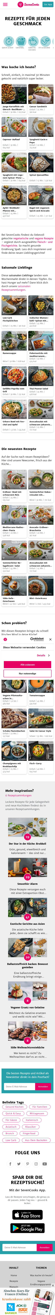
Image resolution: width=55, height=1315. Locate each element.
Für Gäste (11, 1120)
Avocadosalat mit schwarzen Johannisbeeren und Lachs (40, 423)
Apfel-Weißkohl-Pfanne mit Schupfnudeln (11, 209)
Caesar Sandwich (38, 106)
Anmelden (43, 1086)
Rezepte (14, 1281)
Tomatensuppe (37, 695)
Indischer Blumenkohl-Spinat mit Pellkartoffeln (39, 319)
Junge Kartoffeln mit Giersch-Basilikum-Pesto (13, 108)
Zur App (48, 4)
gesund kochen (15, 1107)
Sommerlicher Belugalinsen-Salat (12, 564)
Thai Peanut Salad (38, 388)
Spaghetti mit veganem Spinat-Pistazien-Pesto (13, 176)
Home (14, 1275)
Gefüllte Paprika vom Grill (13, 390)
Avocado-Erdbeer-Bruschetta (39, 529)
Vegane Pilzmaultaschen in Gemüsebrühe (13, 697)
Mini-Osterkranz (38, 598)
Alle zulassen (27, 664)
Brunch (10, 1133)
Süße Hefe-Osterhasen (9, 600)
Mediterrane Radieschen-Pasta (13, 529)
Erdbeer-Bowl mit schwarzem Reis (12, 493)
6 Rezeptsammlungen (18, 795)
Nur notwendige (27, 673)
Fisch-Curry (35, 763)
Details (41, 655)
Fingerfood (29, 1133)
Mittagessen (37, 1113)
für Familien (40, 1107)
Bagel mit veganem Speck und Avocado (39, 209)
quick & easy (13, 1113)
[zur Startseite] (28, 4)
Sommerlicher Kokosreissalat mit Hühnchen (40, 493)
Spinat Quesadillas (39, 175)
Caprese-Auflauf (11, 139)
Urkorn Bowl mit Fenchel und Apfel (14, 423)
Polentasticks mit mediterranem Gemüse (38, 355)
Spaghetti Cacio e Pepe (38, 141)
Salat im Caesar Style (40, 731)
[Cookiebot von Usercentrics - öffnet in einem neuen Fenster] (32, 639)
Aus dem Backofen (36, 1140)
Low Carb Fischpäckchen (10, 319)
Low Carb (11, 1140)
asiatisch (11, 1127)
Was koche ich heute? (41, 1275)
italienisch (32, 1120)
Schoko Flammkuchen (14, 731)
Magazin (13, 1287)
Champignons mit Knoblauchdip (12, 765)
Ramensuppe (9, 353)
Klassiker (30, 1127)
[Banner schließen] (50, 639)
